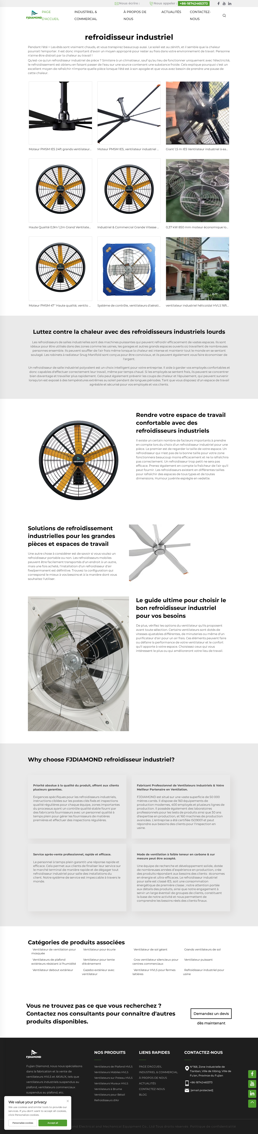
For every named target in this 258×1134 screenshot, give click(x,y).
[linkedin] (230, 3)
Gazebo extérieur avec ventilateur (98, 972)
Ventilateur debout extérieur (53, 970)
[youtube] (224, 3)
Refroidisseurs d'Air (106, 1100)
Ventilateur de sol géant (150, 949)
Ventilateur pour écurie (99, 949)
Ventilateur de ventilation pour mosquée (53, 951)
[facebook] (218, 3)
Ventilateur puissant (198, 959)
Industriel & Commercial (85, 12)
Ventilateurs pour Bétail (109, 1094)
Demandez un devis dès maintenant (211, 1015)
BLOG (143, 1094)
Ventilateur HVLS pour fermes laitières (154, 972)
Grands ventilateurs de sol (202, 949)
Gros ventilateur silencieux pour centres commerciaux (155, 961)
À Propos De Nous (135, 12)
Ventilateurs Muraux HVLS (111, 1083)
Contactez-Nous (200, 12)
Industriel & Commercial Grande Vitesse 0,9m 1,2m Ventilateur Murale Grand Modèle (159, 227)
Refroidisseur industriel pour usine (203, 972)
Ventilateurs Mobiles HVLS (111, 1072)
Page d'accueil (50, 12)
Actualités (171, 12)
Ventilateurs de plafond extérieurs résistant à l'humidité (53, 961)
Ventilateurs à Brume (108, 1089)
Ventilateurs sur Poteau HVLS (113, 1077)
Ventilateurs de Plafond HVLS (113, 1066)
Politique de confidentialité (213, 1126)
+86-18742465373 (194, 3)
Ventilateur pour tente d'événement (98, 961)
